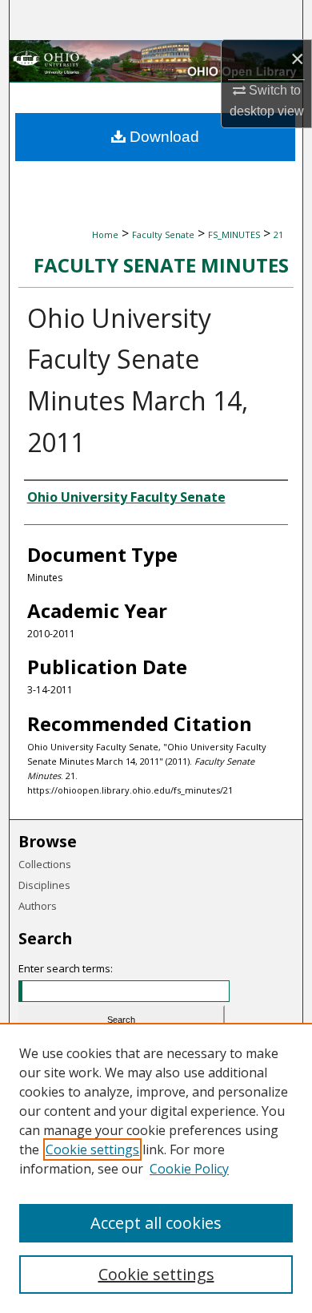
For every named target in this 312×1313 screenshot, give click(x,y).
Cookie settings (92, 1149)
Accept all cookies (156, 1223)
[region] (156, 1168)
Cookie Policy (189, 1169)
